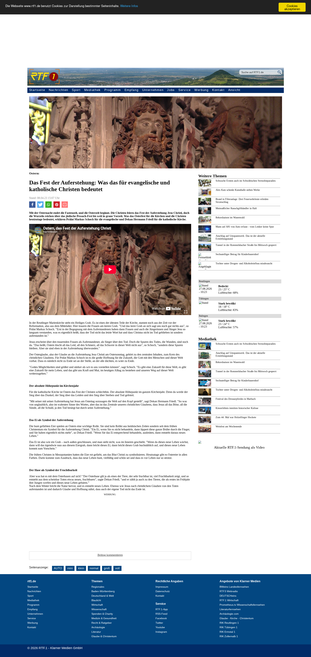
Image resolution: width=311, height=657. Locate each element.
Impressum (162, 586)
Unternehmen (153, 90)
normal (94, 568)
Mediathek (92, 90)
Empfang (132, 90)
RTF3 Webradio (229, 591)
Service (184, 90)
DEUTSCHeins (228, 595)
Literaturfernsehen (230, 609)
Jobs (171, 90)
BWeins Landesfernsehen (234, 586)
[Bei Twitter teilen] (40, 206)
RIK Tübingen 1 (228, 627)
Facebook (161, 618)
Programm (112, 90)
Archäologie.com (229, 613)
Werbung (201, 90)
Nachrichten (58, 90)
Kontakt (218, 90)
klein (81, 568)
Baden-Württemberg (103, 591)
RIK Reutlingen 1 (229, 622)
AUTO (58, 568)
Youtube (160, 627)
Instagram (161, 631)
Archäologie (98, 627)
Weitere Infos (129, 6)
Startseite (37, 90)
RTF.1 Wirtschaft (229, 600)
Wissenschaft (99, 609)
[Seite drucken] (65, 206)
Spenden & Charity (102, 613)
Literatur (96, 631)
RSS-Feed (161, 613)
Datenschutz (163, 591)
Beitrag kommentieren (110, 554)
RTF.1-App (162, 609)
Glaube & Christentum (104, 636)
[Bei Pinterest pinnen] (56, 206)
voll (117, 568)
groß (107, 568)
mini (70, 568)
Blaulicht (96, 600)
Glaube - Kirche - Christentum (237, 618)
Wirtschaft (97, 604)
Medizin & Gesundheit (103, 618)
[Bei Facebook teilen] (32, 206)
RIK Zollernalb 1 (229, 636)
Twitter (159, 622)
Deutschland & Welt (102, 595)
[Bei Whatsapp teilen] (48, 206)
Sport (76, 90)
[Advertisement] (155, 39)
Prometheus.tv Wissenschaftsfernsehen (242, 604)
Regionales (97, 586)
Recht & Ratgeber (101, 622)
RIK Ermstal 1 (227, 631)
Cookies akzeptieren (292, 7)
